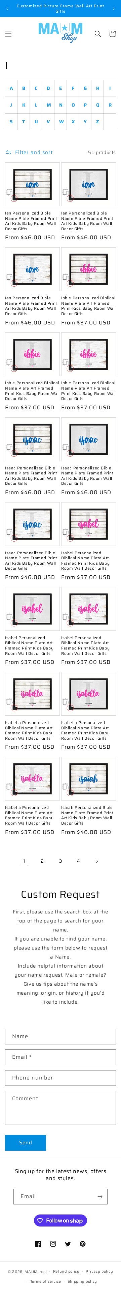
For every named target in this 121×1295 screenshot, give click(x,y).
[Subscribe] (99, 1196)
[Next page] (96, 861)
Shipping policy (82, 1281)
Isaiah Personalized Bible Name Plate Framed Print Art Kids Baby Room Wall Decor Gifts (87, 815)
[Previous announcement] (7, 8)
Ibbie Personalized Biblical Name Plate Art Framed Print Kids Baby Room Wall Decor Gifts (88, 305)
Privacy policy (99, 1271)
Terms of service (45, 1281)
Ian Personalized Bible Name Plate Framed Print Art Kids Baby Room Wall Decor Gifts (31, 220)
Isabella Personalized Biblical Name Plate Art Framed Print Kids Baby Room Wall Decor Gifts (29, 730)
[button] (8, 33)
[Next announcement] (113, 8)
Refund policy (66, 1271)
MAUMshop (36, 1271)
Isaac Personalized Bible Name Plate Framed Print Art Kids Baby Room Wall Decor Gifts (31, 475)
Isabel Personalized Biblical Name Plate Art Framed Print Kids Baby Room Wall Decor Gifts (85, 560)
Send (25, 1143)
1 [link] (24, 861)
